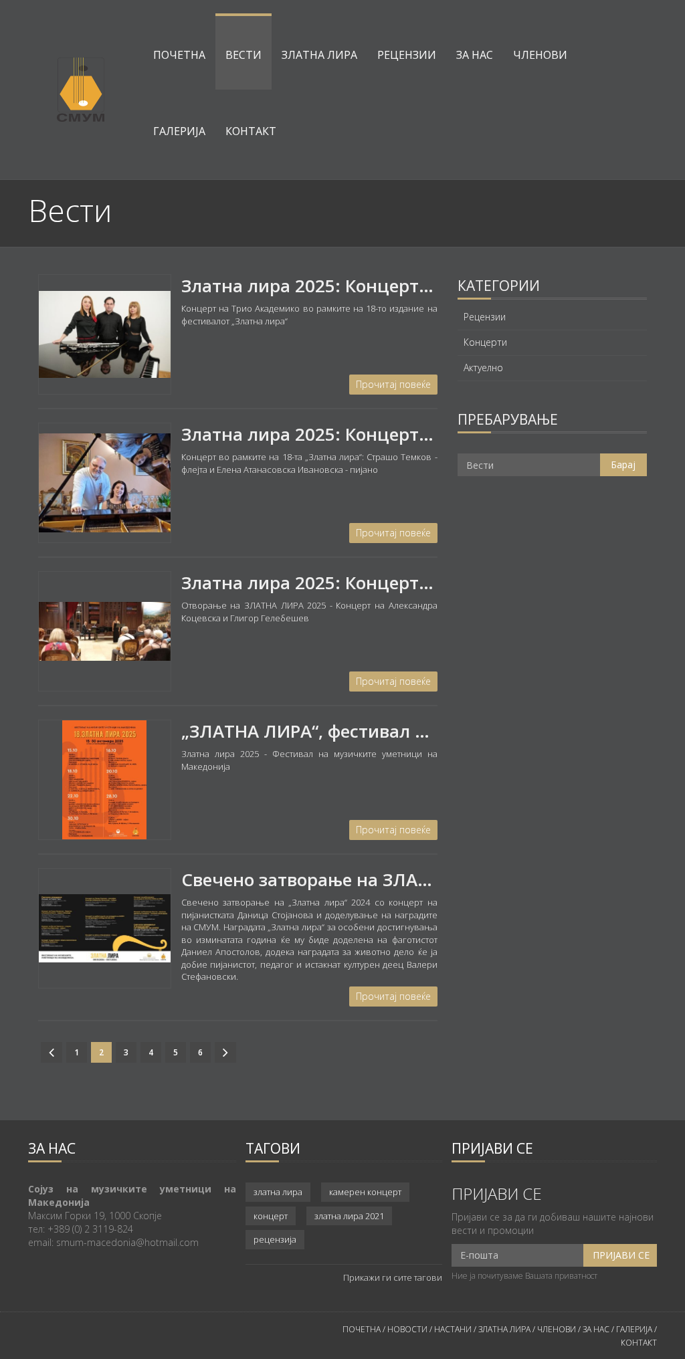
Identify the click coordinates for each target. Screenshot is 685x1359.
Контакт (250, 131)
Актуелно (483, 368)
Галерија (179, 131)
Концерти (485, 342)
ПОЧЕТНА (361, 1329)
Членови (540, 54)
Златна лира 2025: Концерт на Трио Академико (387, 286)
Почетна (179, 54)
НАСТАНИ (453, 1329)
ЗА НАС (595, 1329)
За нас (474, 54)
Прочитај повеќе (393, 384)
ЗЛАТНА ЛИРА (504, 1329)
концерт (271, 1216)
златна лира (278, 1192)
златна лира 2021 (349, 1216)
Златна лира (319, 54)
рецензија (275, 1239)
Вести (243, 54)
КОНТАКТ (639, 1342)
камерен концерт (365, 1192)
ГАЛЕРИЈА (634, 1329)
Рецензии (406, 54)
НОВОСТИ (407, 1329)
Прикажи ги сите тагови (392, 1277)
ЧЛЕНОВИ (557, 1329)
